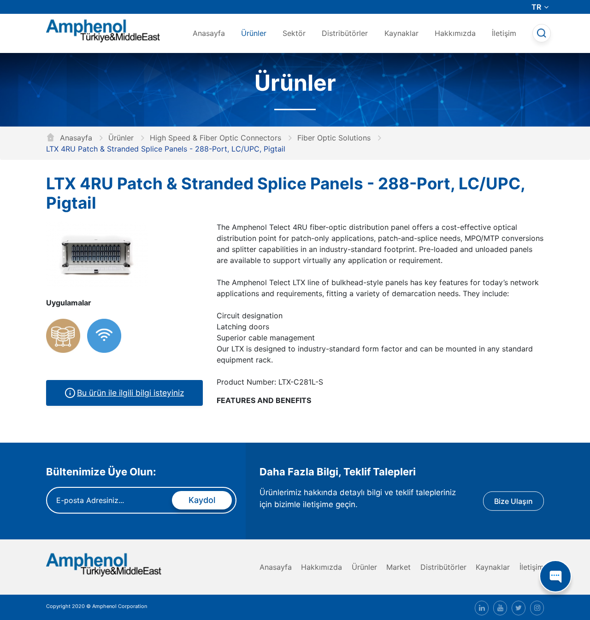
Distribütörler (345, 33)
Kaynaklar (401, 33)
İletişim (504, 33)
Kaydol (202, 500)
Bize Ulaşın (513, 500)
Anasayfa (209, 33)
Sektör (294, 33)
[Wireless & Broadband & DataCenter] (104, 336)
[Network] (63, 336)
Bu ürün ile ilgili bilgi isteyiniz (130, 393)
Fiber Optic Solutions (334, 137)
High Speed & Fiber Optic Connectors (215, 137)
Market (398, 567)
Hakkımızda (455, 33)
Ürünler (253, 33)
